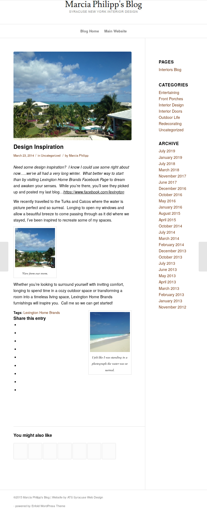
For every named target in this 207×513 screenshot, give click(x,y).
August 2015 (169, 213)
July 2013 (167, 263)
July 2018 (167, 163)
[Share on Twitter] (20, 332)
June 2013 (168, 269)
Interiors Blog (170, 69)
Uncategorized (50, 155)
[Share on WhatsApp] (20, 340)
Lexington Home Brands (41, 312)
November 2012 (172, 307)
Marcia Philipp (78, 155)
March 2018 (169, 169)
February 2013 (171, 294)
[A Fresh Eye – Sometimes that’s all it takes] (50, 451)
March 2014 (169, 238)
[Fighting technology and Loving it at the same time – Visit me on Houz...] (4, 256)
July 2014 (167, 232)
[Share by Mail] (20, 389)
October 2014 (170, 226)
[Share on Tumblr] (20, 365)
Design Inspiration (38, 146)
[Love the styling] (20, 451)
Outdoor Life (169, 117)
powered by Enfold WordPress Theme (40, 506)
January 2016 (170, 207)
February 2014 (171, 244)
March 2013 (169, 288)
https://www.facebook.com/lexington (93, 192)
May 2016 (167, 200)
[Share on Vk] (20, 373)
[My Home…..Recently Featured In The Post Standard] (94, 451)
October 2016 (170, 194)
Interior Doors (170, 111)
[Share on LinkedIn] (20, 357)
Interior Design (171, 105)
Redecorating (170, 123)
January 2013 (170, 300)
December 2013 (172, 250)
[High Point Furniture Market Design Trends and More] (35, 451)
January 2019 (170, 157)
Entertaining (169, 92)
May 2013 (167, 275)
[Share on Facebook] (20, 324)
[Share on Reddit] (20, 381)
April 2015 (167, 219)
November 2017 (172, 176)
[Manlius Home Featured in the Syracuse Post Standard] (65, 451)
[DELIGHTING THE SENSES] (80, 451)
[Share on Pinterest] (20, 348)
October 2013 (170, 257)
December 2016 (172, 188)
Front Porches (171, 98)
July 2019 (167, 150)
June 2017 (168, 182)
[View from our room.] (72, 96)
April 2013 (167, 281)
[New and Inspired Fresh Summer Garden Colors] (109, 451)
